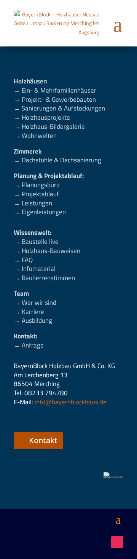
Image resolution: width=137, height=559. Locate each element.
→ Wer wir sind (35, 303)
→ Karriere (29, 312)
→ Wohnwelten (35, 136)
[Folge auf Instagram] (117, 542)
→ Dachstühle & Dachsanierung (57, 160)
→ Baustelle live (36, 242)
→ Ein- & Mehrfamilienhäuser (55, 90)
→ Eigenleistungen (40, 212)
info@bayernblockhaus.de (71, 402)
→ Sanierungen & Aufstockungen (59, 108)
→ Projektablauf (36, 194)
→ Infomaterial (35, 269)
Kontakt (43, 440)
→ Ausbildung (33, 320)
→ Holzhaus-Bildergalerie (49, 126)
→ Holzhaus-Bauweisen (47, 251)
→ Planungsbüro (37, 185)
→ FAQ (23, 260)
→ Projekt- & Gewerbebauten (55, 99)
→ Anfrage (29, 345)
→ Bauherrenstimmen (44, 278)
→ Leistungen (33, 203)
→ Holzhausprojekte (42, 117)
